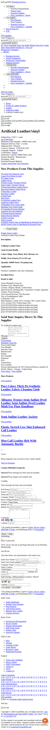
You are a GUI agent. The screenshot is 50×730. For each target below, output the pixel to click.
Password (4, 495)
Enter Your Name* (8, 560)
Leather (9, 108)
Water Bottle (10, 48)
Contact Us (10, 671)
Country (4, 502)
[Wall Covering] (7, 218)
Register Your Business (15, 604)
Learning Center (12, 645)
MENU (6, 52)
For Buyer (10, 6)
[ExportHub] (6, 36)
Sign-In (9, 29)
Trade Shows (11, 647)
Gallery (15, 233)
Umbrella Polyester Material (11, 211)
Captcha (4, 523)
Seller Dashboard (12, 602)
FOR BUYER (11, 65)
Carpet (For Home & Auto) (11, 176)
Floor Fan (39, 45)
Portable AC (20, 48)
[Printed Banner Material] (11, 213)
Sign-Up (15, 29)
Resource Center (12, 649)
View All (28, 48)
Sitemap (9, 643)
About (9, 233)
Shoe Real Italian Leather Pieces (13, 189)
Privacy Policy (39, 527)
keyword (4, 40)
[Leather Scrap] (7, 178)
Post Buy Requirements (20, 67)
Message (4, 336)
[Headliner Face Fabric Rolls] (12, 205)
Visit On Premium (8, 463)
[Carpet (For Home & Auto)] (12, 174)
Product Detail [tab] (12, 229)
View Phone (5, 371)
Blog (8, 641)
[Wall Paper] (6, 196)
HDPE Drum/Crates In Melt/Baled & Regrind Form (21, 224)
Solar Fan (20, 45)
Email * (4, 492)
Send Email (11, 164)
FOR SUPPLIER (12, 74)
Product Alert (16, 11)
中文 (8, 31)
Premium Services (18, 24)
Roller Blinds (30, 45)
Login (10, 92)
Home (8, 103)
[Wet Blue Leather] (8, 191)
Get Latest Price (7, 139)
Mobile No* (33, 572)
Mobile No (5, 505)
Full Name (5, 489)
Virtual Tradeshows (13, 58)
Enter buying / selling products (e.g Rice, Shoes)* (20, 577)
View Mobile (17, 371)
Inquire (14, 153)
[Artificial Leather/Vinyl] (11, 200)
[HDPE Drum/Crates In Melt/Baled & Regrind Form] (22, 222)
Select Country (6, 567)
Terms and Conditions (14, 660)
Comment (4, 518)
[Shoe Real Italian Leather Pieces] (14, 187)
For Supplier (11, 18)
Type (3, 38)
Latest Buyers (6, 693)
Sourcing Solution (18, 13)
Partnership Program (13, 652)
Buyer (4, 534)
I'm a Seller (16, 587)
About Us (9, 667)
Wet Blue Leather (7, 194)
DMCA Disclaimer (13, 664)
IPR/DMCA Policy (8, 530)
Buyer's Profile (11, 624)
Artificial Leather (12, 110)
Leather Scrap (6, 180)
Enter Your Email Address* (11, 562)
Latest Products (7, 679)
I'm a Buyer (6, 587)
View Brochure (23, 164)
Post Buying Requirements (16, 621)
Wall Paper (5, 198)
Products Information (14, 626)
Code (3, 572)
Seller (10, 534)
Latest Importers (7, 688)
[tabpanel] (25, 272)
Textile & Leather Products (16, 106)
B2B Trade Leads (12, 628)
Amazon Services (12, 63)
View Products (16, 79)
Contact (4, 164)
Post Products (16, 20)
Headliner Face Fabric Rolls (11, 207)
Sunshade (13, 45)
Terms (30, 527)
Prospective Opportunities (16, 60)
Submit (4, 338)
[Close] (2, 449)
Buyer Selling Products (10, 500)
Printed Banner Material (10, 216)
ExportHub (39, 530)
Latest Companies (8, 675)
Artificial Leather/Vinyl (10, 202)
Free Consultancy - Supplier (21, 27)
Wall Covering (6, 220)
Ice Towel (5, 45)
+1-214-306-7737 (9, 716)
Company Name (7, 497)
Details (3, 233)
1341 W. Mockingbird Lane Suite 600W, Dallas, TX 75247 (24, 713)
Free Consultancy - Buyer (20, 15)
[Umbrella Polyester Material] (12, 209)
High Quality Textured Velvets (12, 185)
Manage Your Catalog (14, 611)
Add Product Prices (13, 609)
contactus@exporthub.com (21, 727)
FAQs (8, 669)
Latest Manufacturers (9, 684)
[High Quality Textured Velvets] (13, 183)
